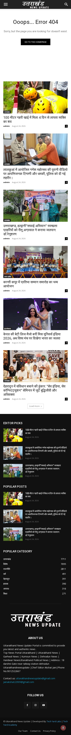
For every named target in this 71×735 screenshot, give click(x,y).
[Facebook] (27, 705)
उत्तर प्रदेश (7, 276)
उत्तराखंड (7, 112)
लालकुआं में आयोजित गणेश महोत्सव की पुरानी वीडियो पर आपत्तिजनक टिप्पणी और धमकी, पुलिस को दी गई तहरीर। (35, 174)
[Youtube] (43, 705)
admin (6, 126)
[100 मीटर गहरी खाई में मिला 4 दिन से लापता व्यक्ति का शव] (35, 97)
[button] (5, 4)
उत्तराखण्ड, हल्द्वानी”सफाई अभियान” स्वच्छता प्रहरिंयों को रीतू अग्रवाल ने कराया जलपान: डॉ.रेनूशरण (30, 230)
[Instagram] (35, 705)
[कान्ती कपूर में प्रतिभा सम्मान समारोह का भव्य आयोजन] (35, 262)
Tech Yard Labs (54, 721)
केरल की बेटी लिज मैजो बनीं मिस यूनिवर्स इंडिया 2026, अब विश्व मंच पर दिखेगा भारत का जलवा (32, 336)
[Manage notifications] (63, 727)
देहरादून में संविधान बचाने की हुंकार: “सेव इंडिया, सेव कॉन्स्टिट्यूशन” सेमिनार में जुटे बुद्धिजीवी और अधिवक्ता (34, 390)
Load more (34, 406)
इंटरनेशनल (7, 328)
